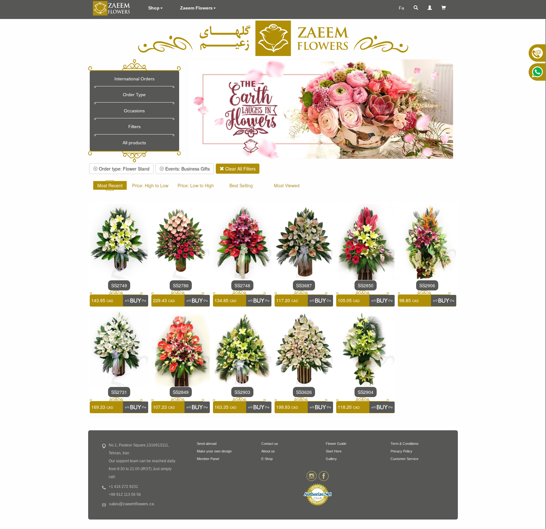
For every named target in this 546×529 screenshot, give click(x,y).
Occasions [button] (134, 110)
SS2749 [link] (119, 285)
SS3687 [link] (304, 285)
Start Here (334, 451)
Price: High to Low (150, 185)
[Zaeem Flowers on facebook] (323, 475)
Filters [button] (134, 126)
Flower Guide (336, 443)
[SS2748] (242, 241)
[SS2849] (180, 348)
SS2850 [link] (365, 285)
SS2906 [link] (427, 285)
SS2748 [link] (242, 285)
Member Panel (208, 459)
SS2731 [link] (119, 392)
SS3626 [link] (304, 392)
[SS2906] (427, 241)
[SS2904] (365, 348)
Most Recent (110, 185)
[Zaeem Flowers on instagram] (311, 475)
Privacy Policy (401, 451)
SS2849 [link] (181, 392)
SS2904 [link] (365, 392)
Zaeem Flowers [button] (196, 7)
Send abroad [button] (206, 443)
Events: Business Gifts (187, 168)
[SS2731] (119, 348)
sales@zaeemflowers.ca (131, 504)
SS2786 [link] (181, 285)
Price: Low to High (196, 185)
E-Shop (267, 459)
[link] (135, 300)
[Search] (416, 8)
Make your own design (214, 451)
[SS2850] (365, 241)
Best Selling (241, 185)
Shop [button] (154, 7)
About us (268, 451)
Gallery (331, 459)
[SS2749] (119, 241)
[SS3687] (304, 241)
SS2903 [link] (242, 392)
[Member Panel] (429, 8)
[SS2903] (242, 348)
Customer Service (404, 459)
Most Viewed (287, 185)
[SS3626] (304, 348)
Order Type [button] (134, 94)
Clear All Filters (240, 168)
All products (134, 142)
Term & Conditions (405, 443)
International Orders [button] (134, 78)
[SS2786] (180, 241)
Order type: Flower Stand (123, 168)
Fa (401, 7)
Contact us (269, 443)
